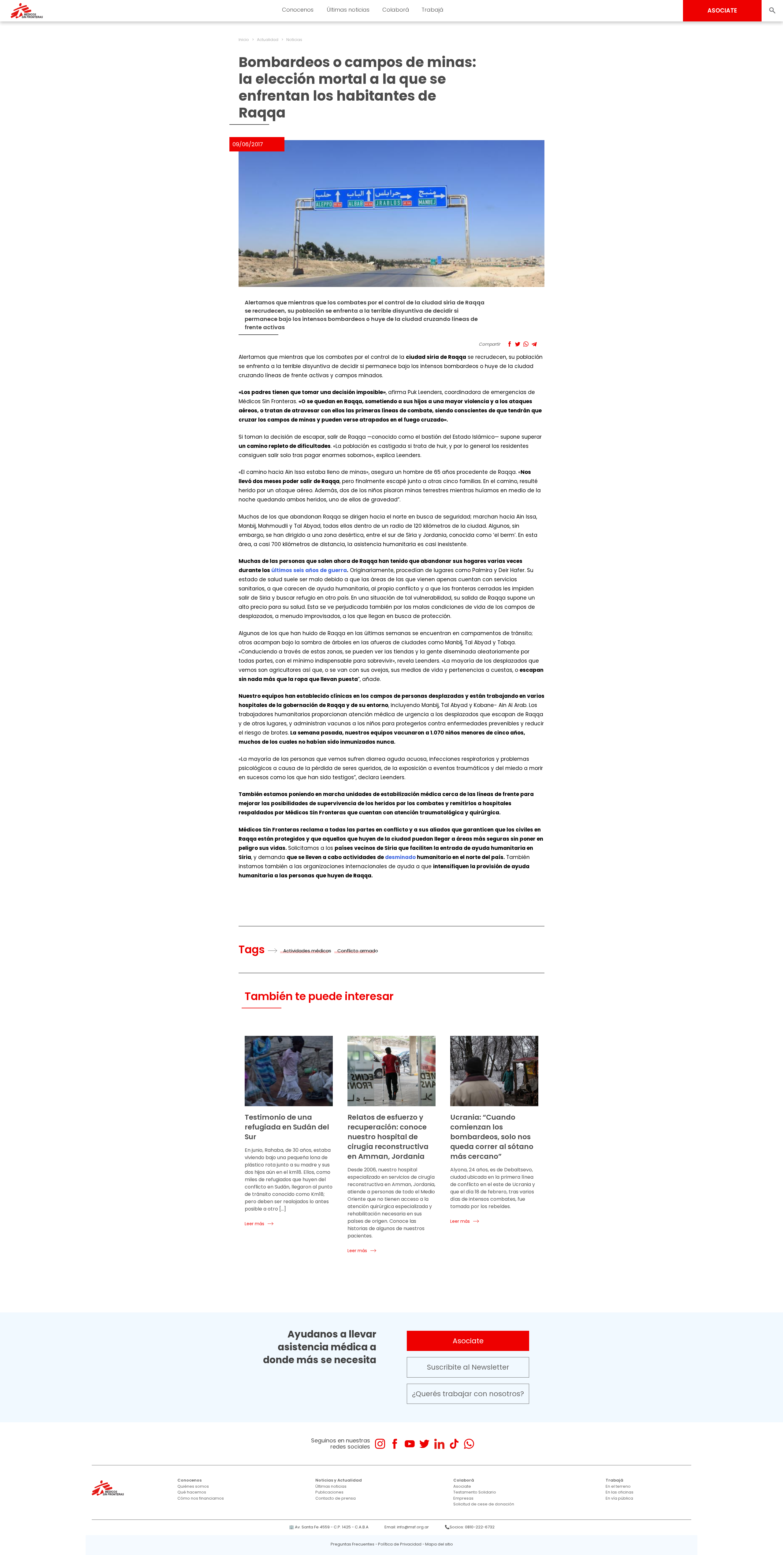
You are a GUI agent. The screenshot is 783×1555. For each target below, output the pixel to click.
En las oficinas (619, 1492)
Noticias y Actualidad (338, 1480)
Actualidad (267, 40)
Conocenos (189, 1480)
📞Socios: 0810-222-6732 (470, 1527)
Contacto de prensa (335, 1498)
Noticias (294, 40)
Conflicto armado (357, 950)
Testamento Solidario (474, 1492)
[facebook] (395, 1444)
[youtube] (410, 1444)
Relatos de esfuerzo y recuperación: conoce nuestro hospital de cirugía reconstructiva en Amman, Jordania (388, 1136)
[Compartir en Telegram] (534, 344)
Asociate (468, 1341)
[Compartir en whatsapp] (526, 344)
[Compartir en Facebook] (509, 344)
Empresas (463, 1498)
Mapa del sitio (439, 1544)
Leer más (254, 1224)
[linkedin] (439, 1444)
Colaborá (463, 1480)
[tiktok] (454, 1444)
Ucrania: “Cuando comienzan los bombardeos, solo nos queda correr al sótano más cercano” (491, 1136)
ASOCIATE (722, 10)
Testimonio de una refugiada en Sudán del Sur (287, 1127)
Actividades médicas (307, 950)
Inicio (244, 40)
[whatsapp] (469, 1444)
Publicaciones (329, 1492)
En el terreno (618, 1486)
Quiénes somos (193, 1486)
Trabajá (614, 1480)
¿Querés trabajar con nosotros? (468, 1394)
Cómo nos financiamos (200, 1498)
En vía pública (619, 1498)
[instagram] (380, 1444)
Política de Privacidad (399, 1544)
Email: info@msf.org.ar (406, 1527)
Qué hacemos (191, 1492)
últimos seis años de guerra (309, 570)
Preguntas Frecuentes (352, 1544)
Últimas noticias (331, 1486)
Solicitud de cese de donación (483, 1504)
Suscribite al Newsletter (468, 1367)
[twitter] (424, 1444)
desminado (400, 857)
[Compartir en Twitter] (517, 344)
